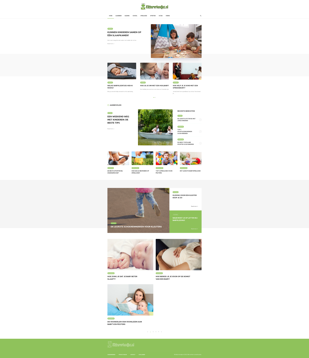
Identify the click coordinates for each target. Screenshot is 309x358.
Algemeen (119, 15)
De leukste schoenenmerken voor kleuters (136, 226)
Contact (132, 354)
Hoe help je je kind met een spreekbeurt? (185, 87)
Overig (168, 15)
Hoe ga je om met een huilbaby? (154, 85)
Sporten (153, 15)
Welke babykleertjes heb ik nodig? (120, 87)
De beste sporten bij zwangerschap (115, 172)
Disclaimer (142, 354)
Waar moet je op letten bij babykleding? (185, 219)
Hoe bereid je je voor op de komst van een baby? (173, 277)
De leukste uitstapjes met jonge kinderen (186, 119)
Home (110, 15)
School (135, 15)
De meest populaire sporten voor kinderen (185, 143)
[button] (153, 97)
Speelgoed (143, 15)
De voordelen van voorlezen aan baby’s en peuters (124, 323)
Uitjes (161, 15)
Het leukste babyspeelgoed (190, 171)
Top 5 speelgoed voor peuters (164, 172)
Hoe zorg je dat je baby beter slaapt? (122, 277)
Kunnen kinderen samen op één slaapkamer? (124, 34)
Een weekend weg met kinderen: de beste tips (118, 119)
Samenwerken (111, 354)
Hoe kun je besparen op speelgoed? (140, 172)
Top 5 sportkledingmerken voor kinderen (184, 131)
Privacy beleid (123, 354)
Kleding (127, 15)
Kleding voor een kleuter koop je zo (185, 196)
